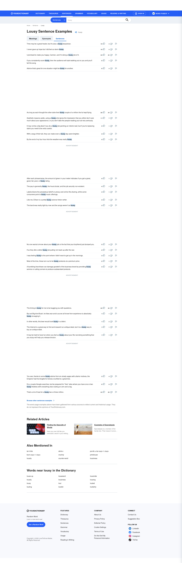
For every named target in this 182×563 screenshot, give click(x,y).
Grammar (63, 527)
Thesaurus (64, 519)
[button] (139, 13)
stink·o (60, 451)
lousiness (93, 458)
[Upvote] (104, 43)
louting (29, 487)
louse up (30, 476)
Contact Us (132, 514)
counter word (63, 458)
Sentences (57, 20)
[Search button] (128, 20)
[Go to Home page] (20, 13)
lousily (29, 458)
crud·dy (61, 454)
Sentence (35, 25)
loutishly (93, 487)
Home (28, 25)
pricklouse (94, 454)
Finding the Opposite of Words (56, 426)
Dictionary (64, 514)
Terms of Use (99, 531)
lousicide (93, 476)
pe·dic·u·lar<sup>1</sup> (99, 451)
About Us (97, 514)
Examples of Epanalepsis (104, 425)
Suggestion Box (134, 519)
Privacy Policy (99, 519)
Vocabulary (64, 531)
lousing (93, 479)
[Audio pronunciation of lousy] (76, 32)
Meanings (33, 38)
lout (59, 483)
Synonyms (46, 38)
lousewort (62, 476)
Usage (62, 535)
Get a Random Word (36, 524)
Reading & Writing (67, 540)
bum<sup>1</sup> (34, 454)
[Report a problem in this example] (116, 43)
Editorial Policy (99, 523)
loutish (60, 487)
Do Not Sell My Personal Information (102, 536)
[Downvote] (111, 43)
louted (92, 483)
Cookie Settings (100, 527)
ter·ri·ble (30, 451)
